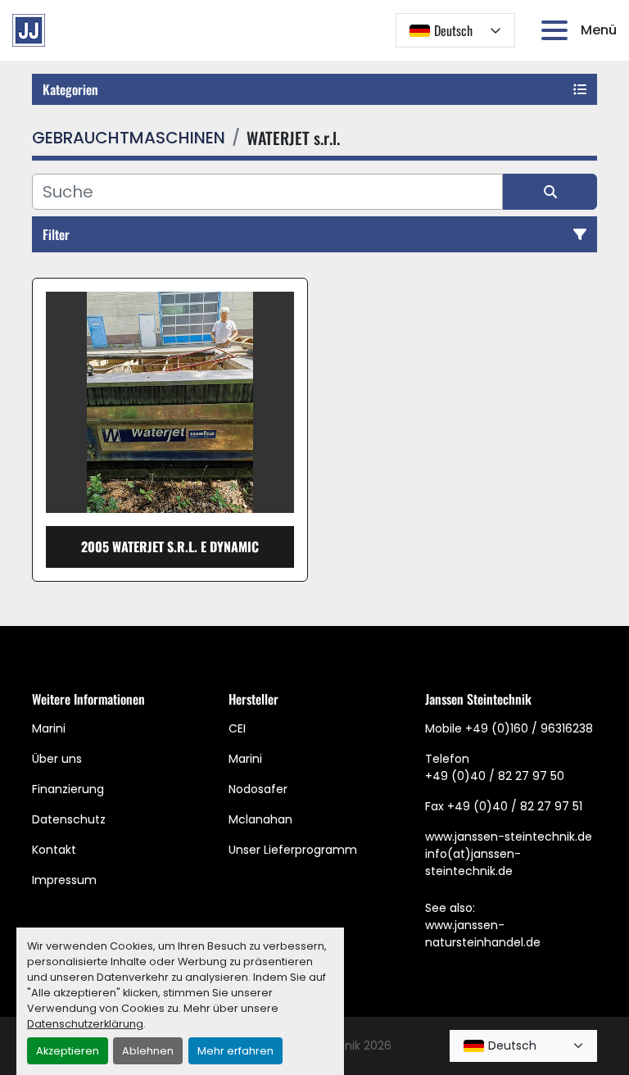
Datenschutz (69, 819)
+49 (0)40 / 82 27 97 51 (514, 806)
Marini (49, 728)
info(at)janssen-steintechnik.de (473, 862)
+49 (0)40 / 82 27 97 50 (494, 776)
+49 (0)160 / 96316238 (529, 728)
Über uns (57, 759)
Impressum (64, 880)
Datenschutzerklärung (85, 1024)
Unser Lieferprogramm (293, 849)
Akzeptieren (67, 1051)
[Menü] (557, 30)
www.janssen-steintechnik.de (508, 836)
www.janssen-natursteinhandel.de (483, 933)
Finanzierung (68, 789)
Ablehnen (148, 1051)
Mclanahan (260, 819)
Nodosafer (258, 789)
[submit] (550, 192)
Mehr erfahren (235, 1051)
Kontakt (54, 849)
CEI (237, 728)
